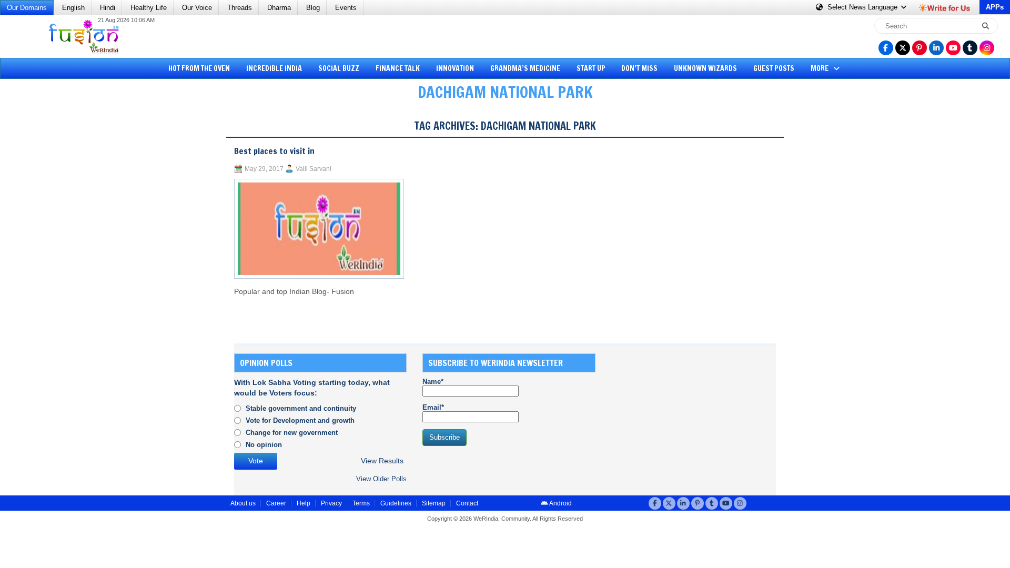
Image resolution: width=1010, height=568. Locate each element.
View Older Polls (381, 479)
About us (243, 503)
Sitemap (434, 503)
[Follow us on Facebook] (885, 48)
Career (276, 503)
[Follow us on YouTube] (953, 48)
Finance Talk (398, 68)
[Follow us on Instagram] (986, 48)
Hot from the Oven (199, 68)
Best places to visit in (274, 151)
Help (303, 503)
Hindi (107, 8)
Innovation (455, 68)
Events (346, 8)
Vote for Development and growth (300, 420)
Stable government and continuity (301, 408)
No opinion (264, 445)
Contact (467, 503)
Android (560, 503)
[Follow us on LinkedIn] (936, 48)
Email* (433, 407)
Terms (361, 503)
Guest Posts (773, 68)
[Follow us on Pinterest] (919, 48)
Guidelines (395, 503)
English (73, 8)
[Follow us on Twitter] (902, 48)
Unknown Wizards (705, 68)
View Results (382, 461)
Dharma (279, 8)
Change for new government (292, 433)
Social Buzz (338, 68)
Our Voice (197, 8)
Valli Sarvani (313, 169)
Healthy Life (148, 8)
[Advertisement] (47, 271)
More (820, 68)
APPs (995, 7)
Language (863, 7)
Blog (313, 8)
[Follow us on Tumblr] (970, 48)
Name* (432, 382)
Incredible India (274, 68)
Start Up (591, 68)
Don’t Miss (639, 68)
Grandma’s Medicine (525, 68)
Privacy (331, 503)
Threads (239, 8)
